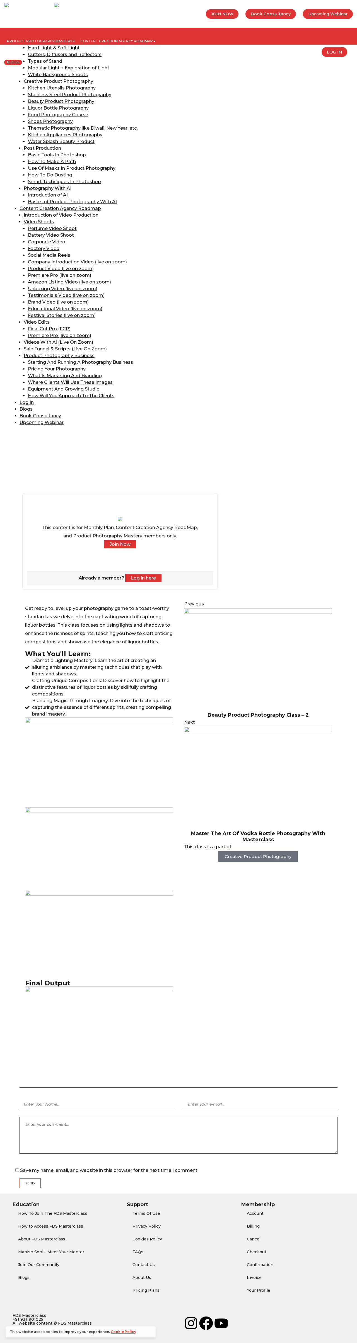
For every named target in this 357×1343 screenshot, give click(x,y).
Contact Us (143, 1264)
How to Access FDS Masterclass (50, 1226)
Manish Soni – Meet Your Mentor (51, 1251)
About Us (141, 1277)
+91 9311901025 (28, 1319)
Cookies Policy (147, 1239)
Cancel (253, 1239)
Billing (253, 1226)
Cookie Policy (123, 1332)
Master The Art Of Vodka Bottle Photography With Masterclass (258, 836)
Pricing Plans (146, 1290)
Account (255, 1213)
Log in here (143, 578)
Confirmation (260, 1264)
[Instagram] (191, 1323)
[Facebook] (206, 1323)
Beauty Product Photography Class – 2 (258, 715)
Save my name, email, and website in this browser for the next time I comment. (109, 1170)
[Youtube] (221, 1323)
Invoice (254, 1277)
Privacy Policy (146, 1226)
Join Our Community (38, 1264)
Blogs (24, 1277)
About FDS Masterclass (41, 1239)
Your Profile (258, 1290)
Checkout (256, 1251)
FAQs (137, 1251)
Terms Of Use (146, 1213)
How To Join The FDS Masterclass (52, 1213)
